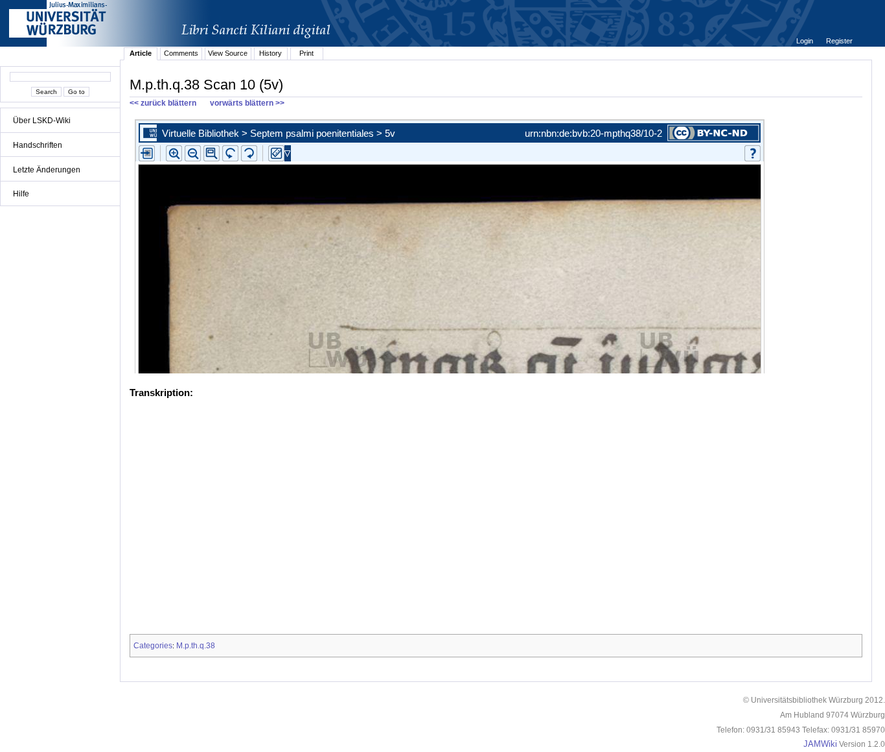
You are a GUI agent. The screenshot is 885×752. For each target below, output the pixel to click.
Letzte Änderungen (46, 169)
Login (805, 41)
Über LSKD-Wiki (42, 120)
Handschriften (37, 145)
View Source (227, 53)
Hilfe (21, 193)
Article (141, 53)
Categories (152, 645)
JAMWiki (820, 744)
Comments (181, 53)
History (270, 53)
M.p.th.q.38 (195, 645)
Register (839, 41)
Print (306, 53)
